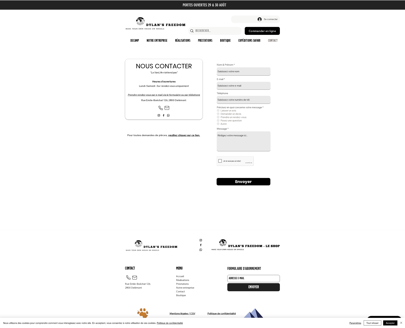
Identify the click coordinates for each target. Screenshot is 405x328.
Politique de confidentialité (170, 323)
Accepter (390, 323)
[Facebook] (163, 115)
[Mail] (167, 108)
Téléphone (222, 93)
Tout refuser (372, 323)
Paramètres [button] (355, 323)
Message (222, 129)
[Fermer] (401, 322)
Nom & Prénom (225, 65)
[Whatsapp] (168, 115)
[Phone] (160, 108)
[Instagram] (158, 115)
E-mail (220, 79)
